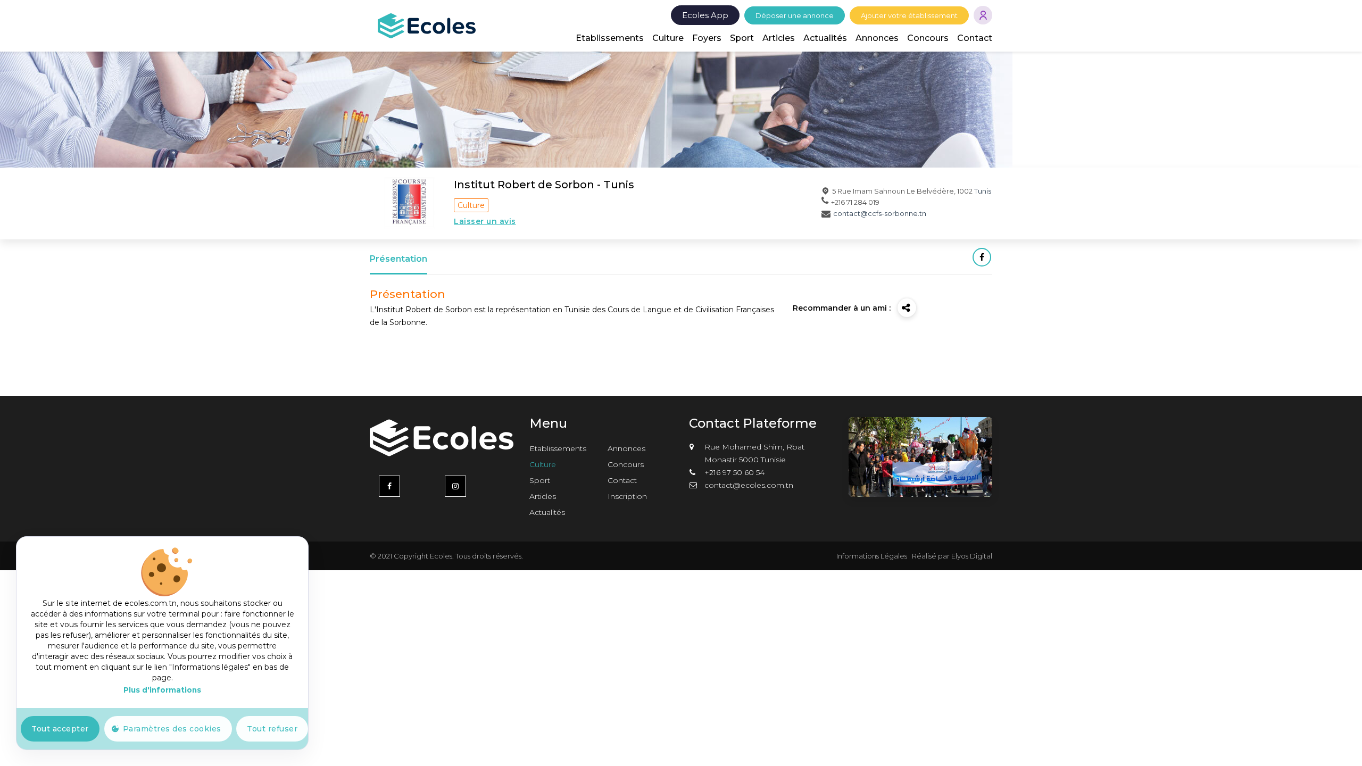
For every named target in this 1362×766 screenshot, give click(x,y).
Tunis (982, 191)
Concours (928, 38)
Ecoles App (705, 15)
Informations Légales (871, 556)
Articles (778, 38)
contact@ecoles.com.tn (748, 485)
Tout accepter (60, 729)
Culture (668, 38)
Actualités (825, 38)
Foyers (706, 38)
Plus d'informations (162, 690)
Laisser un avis (485, 221)
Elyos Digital (971, 556)
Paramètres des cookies (172, 729)
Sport (742, 38)
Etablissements (610, 38)
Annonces (877, 38)
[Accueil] (427, 25)
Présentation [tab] (398, 259)
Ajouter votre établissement (909, 15)
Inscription (627, 496)
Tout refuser (272, 729)
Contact (974, 38)
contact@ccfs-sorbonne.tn (879, 213)
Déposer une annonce (794, 15)
